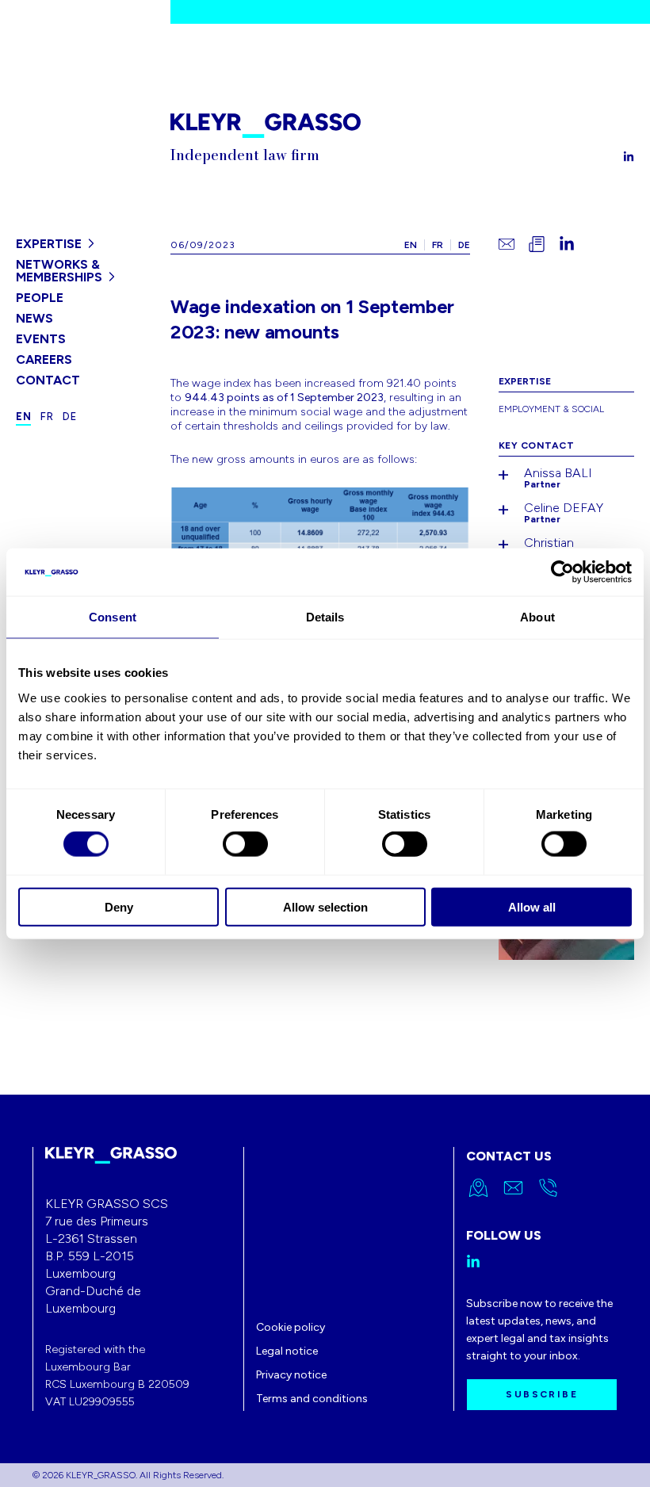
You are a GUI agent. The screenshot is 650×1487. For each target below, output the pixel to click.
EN (410, 244)
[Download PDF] (537, 244)
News (34, 318)
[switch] (245, 844)
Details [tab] (325, 617)
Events (41, 338)
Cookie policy (290, 1327)
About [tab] (537, 617)
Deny (119, 906)
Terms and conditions (312, 1398)
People (39, 297)
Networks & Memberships (59, 271)
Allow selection (325, 906)
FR (437, 244)
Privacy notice (291, 1375)
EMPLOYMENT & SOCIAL (551, 409)
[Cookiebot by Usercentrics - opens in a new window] (562, 572)
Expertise (49, 243)
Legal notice (287, 1351)
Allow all (532, 906)
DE (464, 244)
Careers (44, 359)
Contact (48, 380)
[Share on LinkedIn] (567, 244)
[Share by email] (506, 244)
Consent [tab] (112, 617)
